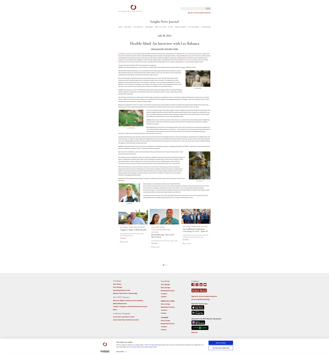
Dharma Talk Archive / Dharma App (125, 293)
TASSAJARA (164, 317)
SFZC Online (117, 284)
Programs (149, 27)
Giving (170, 27)
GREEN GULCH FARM (167, 301)
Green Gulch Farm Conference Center (126, 320)
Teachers (164, 294)
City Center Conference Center (124, 317)
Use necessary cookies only (220, 348)
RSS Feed (194, 332)
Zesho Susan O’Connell (125, 62)
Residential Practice (168, 291)
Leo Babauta (122, 53)
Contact (163, 297)
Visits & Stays (165, 288)
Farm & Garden (180, 27)
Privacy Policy (136, 347)
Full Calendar (117, 287)
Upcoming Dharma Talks (121, 290)
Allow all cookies (221, 343)
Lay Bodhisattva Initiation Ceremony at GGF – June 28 (151, 230)
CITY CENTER (165, 285)
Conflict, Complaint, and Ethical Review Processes (130, 306)
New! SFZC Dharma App (199, 304)
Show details (120, 351)
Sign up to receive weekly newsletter (199, 13)
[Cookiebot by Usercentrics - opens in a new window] (105, 351)
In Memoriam (206, 27)
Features (127, 27)
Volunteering (193, 27)
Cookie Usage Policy (150, 347)
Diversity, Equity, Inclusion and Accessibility (128, 300)
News (120, 27)
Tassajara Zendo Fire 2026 (181, 229)
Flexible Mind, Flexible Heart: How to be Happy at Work (186, 60)
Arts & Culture (160, 27)
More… (115, 310)
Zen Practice (138, 27)
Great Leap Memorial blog (200, 299)
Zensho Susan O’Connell (160, 195)
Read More (142, 239)
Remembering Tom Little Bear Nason (118, 235)
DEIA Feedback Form (120, 303)
